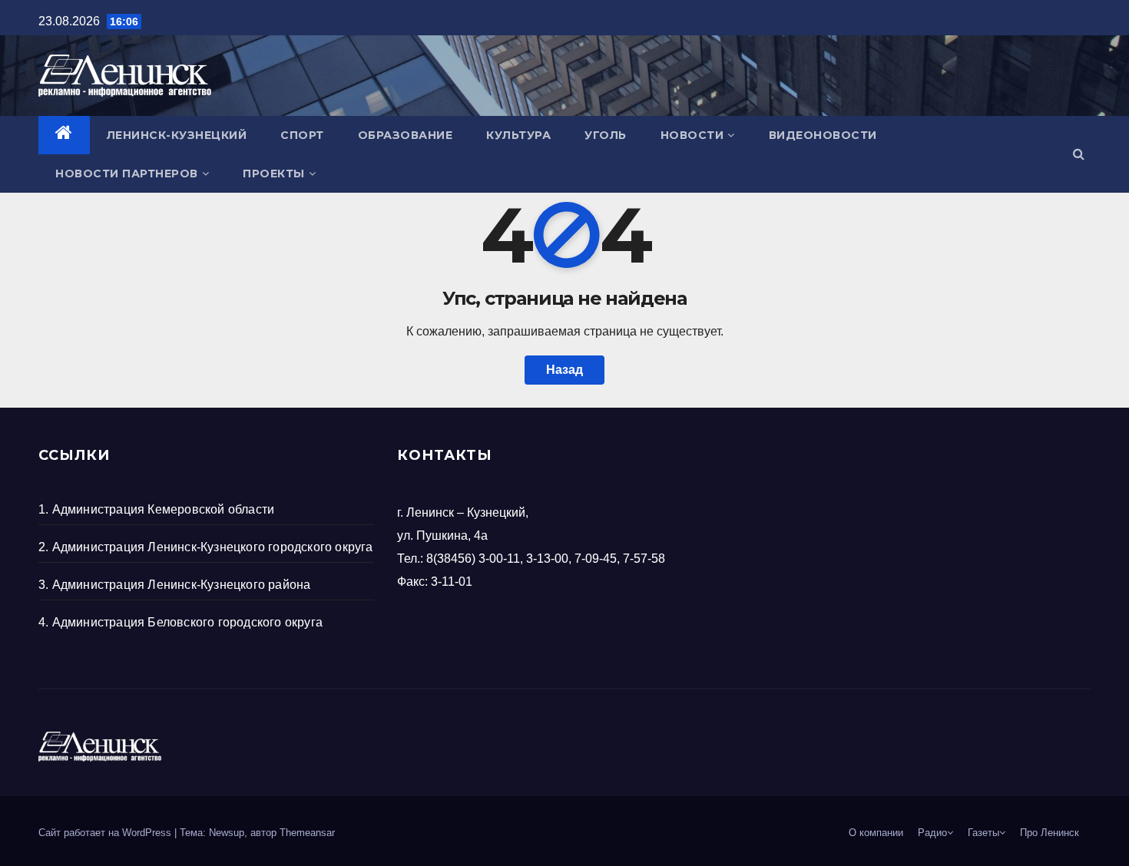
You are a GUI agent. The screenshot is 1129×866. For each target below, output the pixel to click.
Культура (518, 135)
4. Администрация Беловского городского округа (180, 622)
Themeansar (307, 832)
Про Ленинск (1049, 832)
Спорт (302, 135)
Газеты (983, 832)
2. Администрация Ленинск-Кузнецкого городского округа (205, 547)
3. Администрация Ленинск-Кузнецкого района (174, 584)
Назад (564, 369)
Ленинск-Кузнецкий (177, 135)
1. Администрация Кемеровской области (156, 509)
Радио (932, 832)
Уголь (605, 135)
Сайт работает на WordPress (106, 832)
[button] (1078, 153)
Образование (405, 135)
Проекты (274, 173)
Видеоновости (823, 135)
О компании (876, 832)
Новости (692, 135)
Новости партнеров (126, 173)
